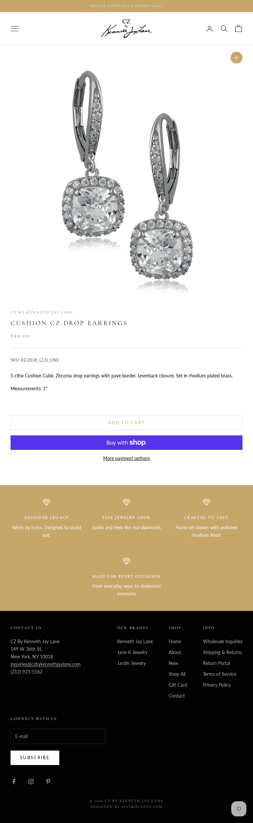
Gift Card (178, 685)
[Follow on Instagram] (31, 781)
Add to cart (126, 422)
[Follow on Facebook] (14, 781)
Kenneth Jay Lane (135, 641)
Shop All (177, 674)
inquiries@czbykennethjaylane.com (46, 664)
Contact (177, 696)
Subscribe (35, 757)
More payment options (126, 458)
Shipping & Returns (222, 652)
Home (175, 641)
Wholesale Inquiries (222, 641)
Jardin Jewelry (131, 663)
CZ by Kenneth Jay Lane (42, 312)
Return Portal (216, 663)
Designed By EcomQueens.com (126, 807)
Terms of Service (219, 674)
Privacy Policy (217, 685)
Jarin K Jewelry (132, 652)
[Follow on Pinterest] (48, 781)
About (175, 652)
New (173, 663)
